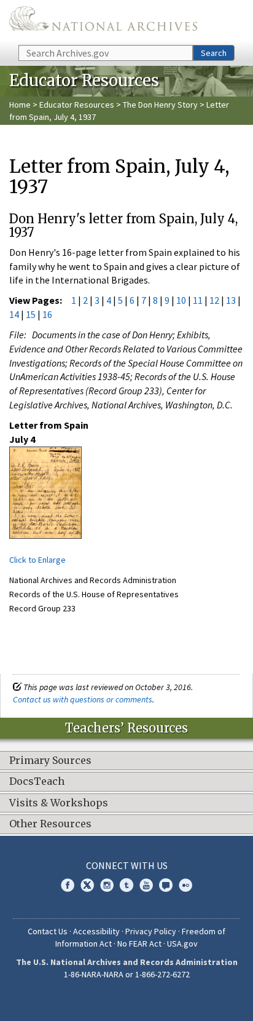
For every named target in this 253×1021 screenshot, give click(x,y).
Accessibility (96, 931)
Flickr (185, 885)
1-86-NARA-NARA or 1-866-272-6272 (127, 974)
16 (47, 314)
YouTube (146, 885)
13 (231, 300)
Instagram (106, 885)
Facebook (67, 885)
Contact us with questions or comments (82, 699)
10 (181, 300)
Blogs (165, 885)
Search (214, 52)
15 (31, 314)
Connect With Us (127, 865)
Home (20, 104)
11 (198, 300)
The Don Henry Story (160, 104)
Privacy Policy (150, 931)
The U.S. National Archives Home (103, 21)
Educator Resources (76, 104)
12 (214, 300)
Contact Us (48, 931)
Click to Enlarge (37, 559)
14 (14, 314)
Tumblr (126, 885)
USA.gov (182, 943)
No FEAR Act (139, 943)
